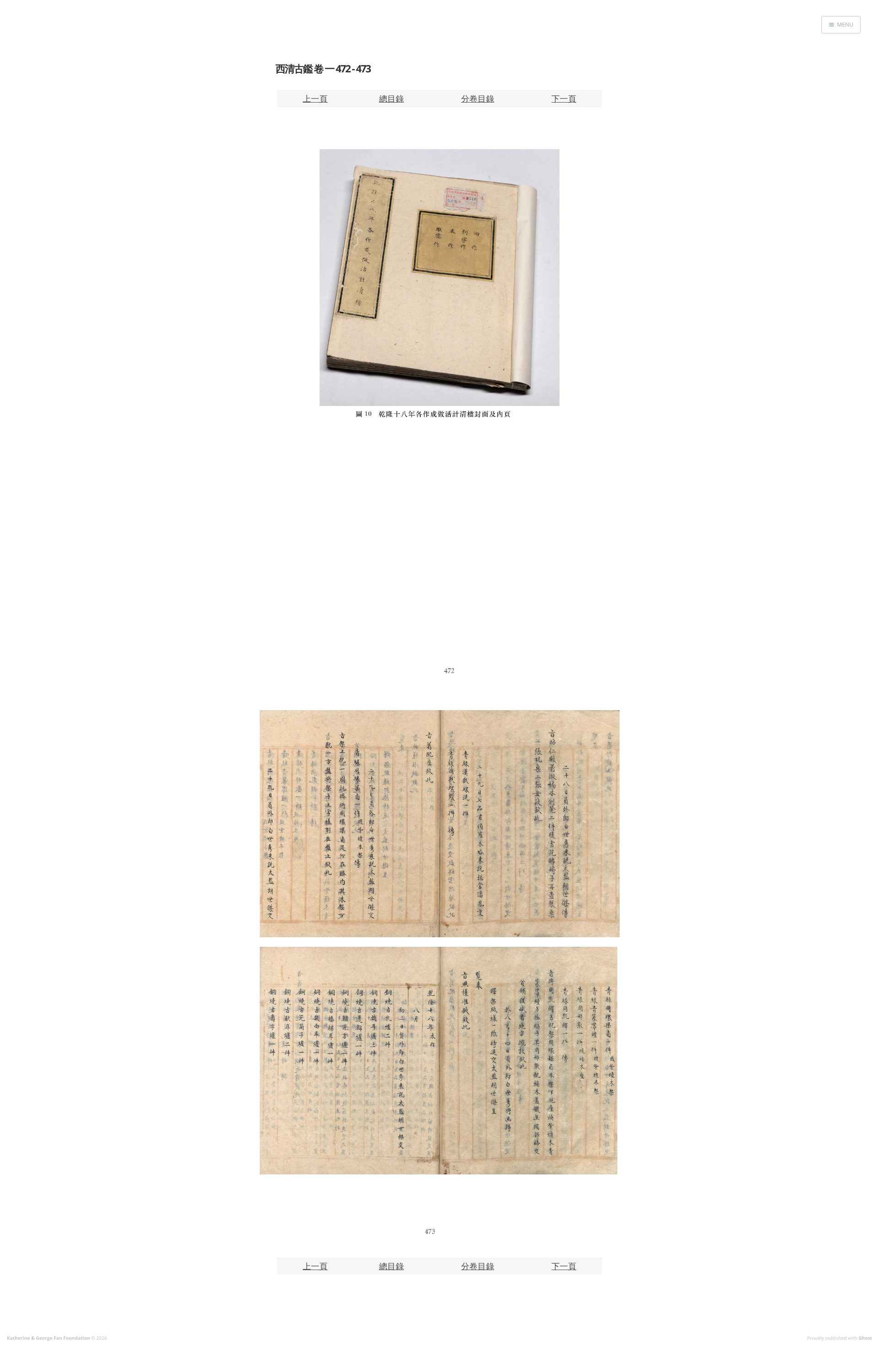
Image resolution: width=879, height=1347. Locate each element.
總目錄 (391, 98)
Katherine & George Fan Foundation (48, 1338)
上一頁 (315, 98)
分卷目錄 (477, 98)
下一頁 (563, 98)
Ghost (865, 1338)
